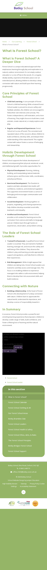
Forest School (32, 42)
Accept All (18, 347)
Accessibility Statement (28, 486)
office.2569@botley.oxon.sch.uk (24, 472)
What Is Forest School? (10, 44)
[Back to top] (23, 492)
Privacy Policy (34, 484)
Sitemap (24, 484)
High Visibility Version (9, 484)
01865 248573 (24, 468)
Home (4, 42)
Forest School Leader (15, 382)
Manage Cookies (9, 351)
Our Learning (17, 42)
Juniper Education (33, 480)
